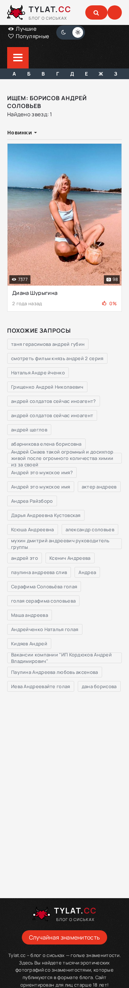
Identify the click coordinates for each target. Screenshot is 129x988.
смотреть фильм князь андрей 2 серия (57, 358)
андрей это (24, 558)
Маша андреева (29, 615)
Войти (115, 12)
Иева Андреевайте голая (40, 686)
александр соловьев (90, 529)
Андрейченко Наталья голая (44, 629)
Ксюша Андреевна (32, 529)
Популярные (32, 36)
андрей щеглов (29, 429)
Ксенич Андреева (70, 558)
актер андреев (99, 486)
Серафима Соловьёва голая (44, 586)
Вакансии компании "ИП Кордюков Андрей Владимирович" (61, 657)
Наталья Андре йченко (38, 372)
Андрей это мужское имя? (42, 472)
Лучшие (26, 28)
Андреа (87, 572)
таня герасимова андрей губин (48, 344)
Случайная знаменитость (64, 937)
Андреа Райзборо (32, 501)
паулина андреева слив (39, 572)
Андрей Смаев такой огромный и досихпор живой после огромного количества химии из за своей (62, 458)
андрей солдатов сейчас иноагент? (53, 401)
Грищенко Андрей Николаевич (47, 387)
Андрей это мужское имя (40, 486)
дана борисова (99, 686)
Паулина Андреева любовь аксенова (54, 672)
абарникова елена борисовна (46, 444)
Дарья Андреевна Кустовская (46, 515)
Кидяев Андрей (29, 643)
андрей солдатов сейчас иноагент (52, 415)
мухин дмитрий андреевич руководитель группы (60, 543)
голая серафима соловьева (43, 601)
